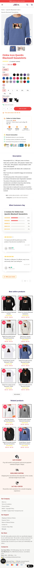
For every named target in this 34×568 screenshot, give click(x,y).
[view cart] (32, 5)
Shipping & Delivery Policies (9, 518)
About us (4, 502)
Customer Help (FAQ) (7, 526)
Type (4, 67)
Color (4, 72)
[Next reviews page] (30, 280)
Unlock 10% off (3, 561)
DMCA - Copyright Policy (8, 508)
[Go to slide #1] (13, 49)
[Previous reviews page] (22, 280)
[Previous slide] (3, 29)
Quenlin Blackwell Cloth (13, 9)
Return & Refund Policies (8, 522)
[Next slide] (30, 29)
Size (4, 87)
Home (3, 9)
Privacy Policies (5, 506)
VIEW (8, 309)
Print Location (6, 96)
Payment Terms (6, 520)
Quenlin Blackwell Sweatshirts (9, 12)
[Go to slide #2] (21, 49)
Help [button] (31, 566)
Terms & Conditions (6, 504)
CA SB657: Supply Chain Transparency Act (12, 510)
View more (17, 394)
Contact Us (4, 524)
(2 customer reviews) (14, 61)
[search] (27, 5)
